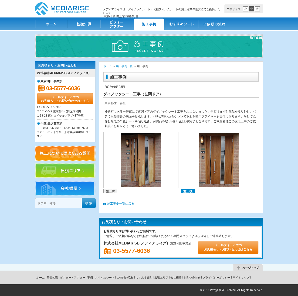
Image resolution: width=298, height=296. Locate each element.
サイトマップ (241, 277)
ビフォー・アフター (116, 23)
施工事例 (149, 23)
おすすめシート (181, 23)
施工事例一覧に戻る (120, 203)
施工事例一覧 (124, 66)
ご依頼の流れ (214, 23)
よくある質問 (143, 277)
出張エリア (161, 277)
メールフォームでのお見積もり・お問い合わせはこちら (65, 99)
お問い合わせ (192, 277)
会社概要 (176, 277)
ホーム (51, 23)
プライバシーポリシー (216, 277)
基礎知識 (84, 23)
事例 (90, 277)
